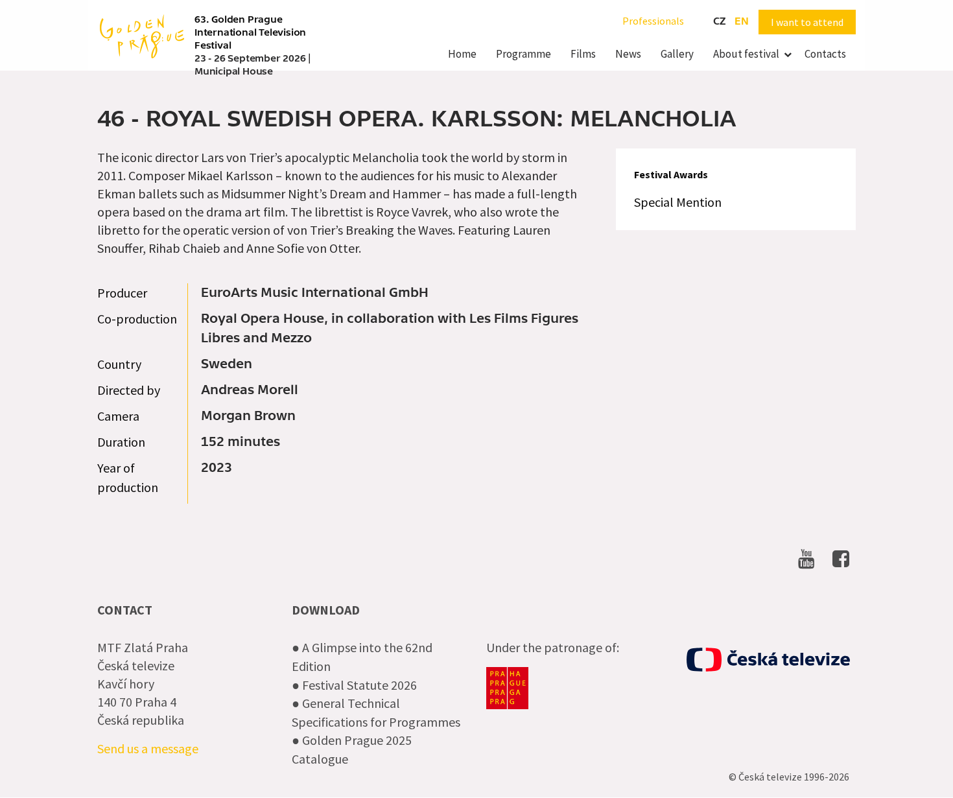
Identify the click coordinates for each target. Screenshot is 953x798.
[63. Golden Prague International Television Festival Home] (142, 35)
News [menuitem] (628, 54)
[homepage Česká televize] (768, 660)
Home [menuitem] (462, 54)
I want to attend (807, 22)
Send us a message (147, 748)
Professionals (653, 20)
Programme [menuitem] (523, 54)
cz (719, 21)
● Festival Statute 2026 (354, 685)
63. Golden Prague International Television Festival (250, 32)
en (742, 21)
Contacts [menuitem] (825, 54)
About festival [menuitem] (746, 54)
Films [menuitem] (583, 54)
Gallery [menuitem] (677, 54)
